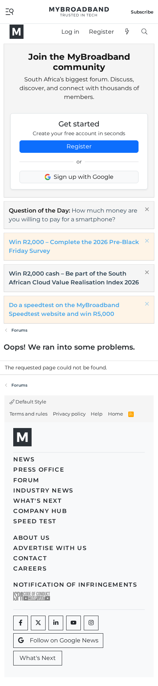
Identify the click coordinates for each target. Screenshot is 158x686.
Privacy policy (69, 414)
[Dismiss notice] (146, 210)
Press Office (38, 469)
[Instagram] (91, 623)
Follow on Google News (64, 640)
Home (115, 414)
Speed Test (35, 521)
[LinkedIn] (56, 623)
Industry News (43, 490)
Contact (30, 558)
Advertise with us (50, 548)
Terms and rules (28, 414)
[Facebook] (20, 623)
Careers (30, 568)
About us (31, 537)
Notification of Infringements (75, 584)
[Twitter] (38, 623)
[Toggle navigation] (9, 11)
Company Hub (40, 511)
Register (79, 146)
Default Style (30, 402)
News (24, 459)
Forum (26, 480)
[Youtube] (73, 623)
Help (97, 414)
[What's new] (127, 32)
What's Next (37, 500)
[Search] (144, 32)
